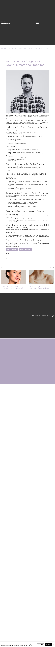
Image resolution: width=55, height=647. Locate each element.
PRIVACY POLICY (28, 645)
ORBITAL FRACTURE (25, 250)
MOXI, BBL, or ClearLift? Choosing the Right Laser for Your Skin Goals (13, 287)
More (46, 48)
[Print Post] (6, 258)
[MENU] (37, 22)
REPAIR (30, 48)
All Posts (3, 48)
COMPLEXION (38, 48)
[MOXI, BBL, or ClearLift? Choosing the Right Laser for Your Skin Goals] (13, 277)
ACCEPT (48, 644)
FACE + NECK (22, 48)
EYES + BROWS (12, 48)
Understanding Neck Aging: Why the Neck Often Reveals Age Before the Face (41, 287)
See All (52, 267)
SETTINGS (40, 644)
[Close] (53, 644)
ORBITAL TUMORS (11, 250)
